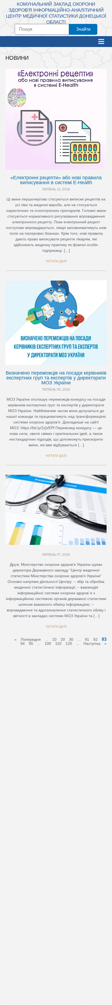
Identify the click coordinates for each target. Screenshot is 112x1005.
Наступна (91, 643)
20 (63, 639)
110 (58, 643)
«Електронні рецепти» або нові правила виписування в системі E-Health (56, 180)
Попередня (31, 639)
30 (71, 639)
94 (22, 643)
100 (48, 643)
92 (95, 639)
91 (87, 639)
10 (54, 639)
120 (69, 643)
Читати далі (56, 261)
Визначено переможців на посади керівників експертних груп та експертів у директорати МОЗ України (56, 377)
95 (31, 643)
